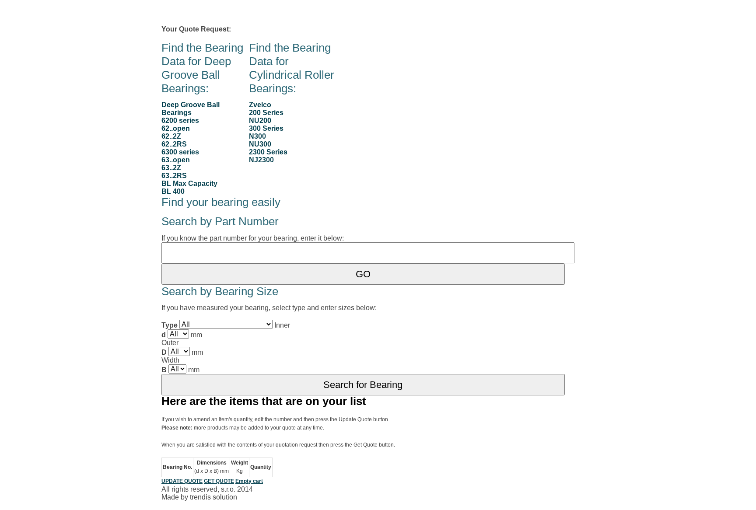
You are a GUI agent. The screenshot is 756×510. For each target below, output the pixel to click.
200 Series (266, 112)
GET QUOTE (219, 481)
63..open (175, 160)
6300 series (180, 152)
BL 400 (173, 191)
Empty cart (249, 481)
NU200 (260, 120)
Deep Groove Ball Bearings (190, 108)
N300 (257, 136)
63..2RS (174, 175)
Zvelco (260, 104)
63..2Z (171, 167)
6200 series (180, 120)
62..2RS (174, 144)
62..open (175, 128)
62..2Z (171, 136)
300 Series (266, 128)
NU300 (260, 144)
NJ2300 (261, 160)
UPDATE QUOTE (182, 481)
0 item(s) (248, 29)
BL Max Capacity (189, 183)
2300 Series (268, 152)
